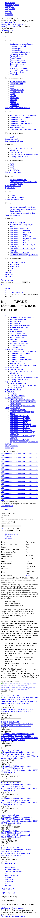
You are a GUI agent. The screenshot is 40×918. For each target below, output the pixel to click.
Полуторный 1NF (16, 84)
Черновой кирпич (16, 66)
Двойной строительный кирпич (22, 44)
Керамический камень (18, 180)
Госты (7, 873)
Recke (28, 575)
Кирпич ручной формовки (20, 52)
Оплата (8, 536)
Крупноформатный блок (19, 54)
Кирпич (8, 36)
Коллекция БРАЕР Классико (20, 233)
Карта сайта (9, 881)
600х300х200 (15, 170)
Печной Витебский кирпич (20, 117)
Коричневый (14, 98)
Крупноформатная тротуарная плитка (24, 255)
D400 (12, 164)
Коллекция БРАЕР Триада (19, 253)
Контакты (9, 15)
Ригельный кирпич (17, 56)
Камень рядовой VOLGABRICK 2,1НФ (16, 711)
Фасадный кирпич (17, 64)
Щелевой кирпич (16, 74)
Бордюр (8, 272)
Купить (3, 528)
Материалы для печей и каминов (17, 108)
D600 (12, 168)
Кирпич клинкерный (18, 46)
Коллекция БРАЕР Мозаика (20, 237)
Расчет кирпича (7, 31)
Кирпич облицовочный (19, 70)
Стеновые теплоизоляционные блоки (24, 154)
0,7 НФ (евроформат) (18, 82)
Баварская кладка (16, 92)
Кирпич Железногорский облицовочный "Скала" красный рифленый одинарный (19, 739)
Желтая (12, 270)
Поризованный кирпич (18, 72)
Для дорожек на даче (17, 262)
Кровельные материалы (14, 199)
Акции (8, 11)
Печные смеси (15, 125)
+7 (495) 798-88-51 (8, 25)
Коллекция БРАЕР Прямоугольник (23, 239)
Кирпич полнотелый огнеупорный (23, 115)
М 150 (12, 88)
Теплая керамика (16, 184)
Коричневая (14, 266)
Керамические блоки (13, 172)
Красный (13, 100)
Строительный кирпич (18, 62)
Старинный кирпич (17, 60)
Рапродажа (9, 7)
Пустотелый (14, 106)
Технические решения (13, 871)
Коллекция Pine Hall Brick (19, 229)
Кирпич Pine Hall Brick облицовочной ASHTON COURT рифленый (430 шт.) (19, 804)
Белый (12, 94)
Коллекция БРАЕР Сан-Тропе (21, 243)
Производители (7, 280)
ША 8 (12, 137)
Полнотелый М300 (17, 90)
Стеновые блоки (16, 152)
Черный (13, 96)
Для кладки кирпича (17, 197)
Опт (6, 509)
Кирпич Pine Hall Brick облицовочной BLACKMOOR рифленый (15, 836)
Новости (8, 13)
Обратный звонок (7, 29)
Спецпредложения (12, 869)
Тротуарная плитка (12, 215)
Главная (8, 288)
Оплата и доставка (12, 5)
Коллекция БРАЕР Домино (20, 231)
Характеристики (11, 534)
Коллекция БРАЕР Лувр (19, 235)
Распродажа (9, 276)
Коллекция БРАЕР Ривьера (20, 241)
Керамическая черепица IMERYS (22, 213)
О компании (10, 3)
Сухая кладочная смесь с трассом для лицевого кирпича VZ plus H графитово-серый (19, 688)
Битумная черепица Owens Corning (23, 207)
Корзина (4, 284)
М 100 (12, 86)
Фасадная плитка (11, 274)
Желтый (13, 102)
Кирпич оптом (15, 48)
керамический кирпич (18, 68)
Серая (12, 268)
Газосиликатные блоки (14, 141)
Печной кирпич (16, 119)
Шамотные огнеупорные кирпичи (23, 129)
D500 (12, 166)
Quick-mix (13, 195)
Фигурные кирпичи (17, 127)
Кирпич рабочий (16, 50)
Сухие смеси (10, 188)
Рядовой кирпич (16, 58)
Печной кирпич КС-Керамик (21, 123)
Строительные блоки (13, 186)
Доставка (8, 538)
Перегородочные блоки (19, 156)
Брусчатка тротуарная (18, 222)
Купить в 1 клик (13, 528)
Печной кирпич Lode (18, 121)
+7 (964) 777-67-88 (8, 27)
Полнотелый (14, 104)
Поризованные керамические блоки (23, 182)
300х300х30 (14, 264)
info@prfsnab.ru (20, 25)
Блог (7, 883)
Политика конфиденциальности (13, 916)
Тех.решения (10, 9)
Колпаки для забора (12, 139)
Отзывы (8, 885)
